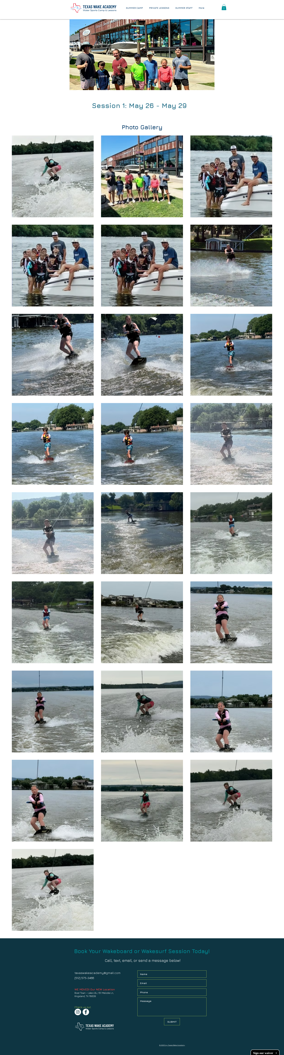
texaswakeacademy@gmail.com (98, 973)
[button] (223, 7)
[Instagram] (78, 1012)
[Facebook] (86, 1012)
